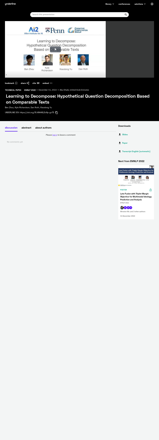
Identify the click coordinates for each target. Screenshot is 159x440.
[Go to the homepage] (10, 4)
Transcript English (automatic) (136, 151)
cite (34, 83)
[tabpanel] (60, 139)
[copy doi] (58, 112)
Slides (125, 134)
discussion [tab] (11, 127)
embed (46, 83)
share (23, 83)
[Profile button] (152, 4)
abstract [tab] (26, 127)
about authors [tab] (43, 127)
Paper (125, 143)
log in (54, 135)
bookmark (9, 83)
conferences (124, 4)
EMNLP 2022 (137, 161)
